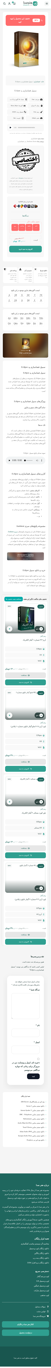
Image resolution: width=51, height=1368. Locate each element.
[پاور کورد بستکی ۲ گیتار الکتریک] (25, 791)
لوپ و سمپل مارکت (41, 1291)
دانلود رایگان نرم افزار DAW (38, 1263)
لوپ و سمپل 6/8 (42, 1281)
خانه (42, 81)
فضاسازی (37, 81)
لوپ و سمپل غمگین (41, 1286)
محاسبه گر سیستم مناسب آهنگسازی (35, 1244)
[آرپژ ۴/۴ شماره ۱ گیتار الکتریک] (25, 618)
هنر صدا (21, 178)
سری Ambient (13, 532)
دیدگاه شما (34, 990)
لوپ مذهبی (44, 1295)
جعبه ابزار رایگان (25, 1096)
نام (38, 1025)
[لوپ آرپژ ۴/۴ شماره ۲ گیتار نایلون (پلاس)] (25, 877)
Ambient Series (32, 141)
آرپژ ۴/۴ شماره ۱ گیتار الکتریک (34, 640)
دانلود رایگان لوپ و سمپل (39, 1249)
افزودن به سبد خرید (25, 249)
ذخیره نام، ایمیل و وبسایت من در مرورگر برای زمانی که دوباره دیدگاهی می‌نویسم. (26, 1066)
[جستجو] (4, 3)
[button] (25, 346)
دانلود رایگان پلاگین (41, 1253)
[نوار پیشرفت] (26, 128)
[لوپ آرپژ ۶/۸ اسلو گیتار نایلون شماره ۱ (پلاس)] (25, 704)
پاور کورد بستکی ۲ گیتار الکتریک (34, 813)
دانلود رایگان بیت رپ (41, 1258)
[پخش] (10, 128)
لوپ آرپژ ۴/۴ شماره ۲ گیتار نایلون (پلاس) (30, 899)
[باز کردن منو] (46, 3)
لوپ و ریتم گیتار (43, 1276)
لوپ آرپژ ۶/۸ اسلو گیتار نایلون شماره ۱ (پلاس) (28, 726)
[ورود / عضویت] (9, 3)
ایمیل (37, 1042)
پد (25, 141)
